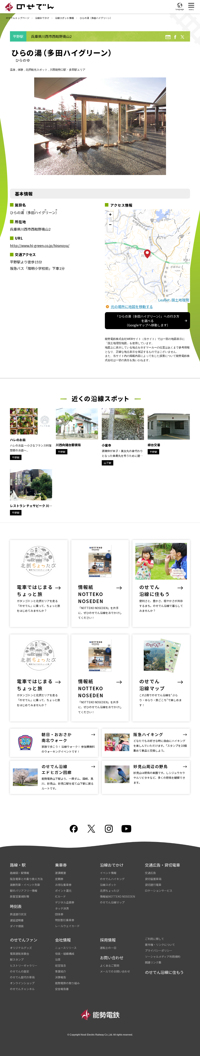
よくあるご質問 (109, 965)
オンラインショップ (22, 983)
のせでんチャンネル (22, 989)
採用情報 (108, 940)
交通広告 (150, 873)
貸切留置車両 (153, 879)
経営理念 (60, 965)
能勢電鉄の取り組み (67, 983)
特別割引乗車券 (64, 920)
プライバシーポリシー (158, 950)
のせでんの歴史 (19, 971)
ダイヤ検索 (17, 926)
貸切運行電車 (153, 885)
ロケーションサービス (158, 891)
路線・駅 (18, 865)
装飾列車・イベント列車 (25, 885)
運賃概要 (60, 873)
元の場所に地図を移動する (132, 306)
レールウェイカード (67, 926)
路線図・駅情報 (19, 873)
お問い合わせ (111, 957)
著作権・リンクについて (160, 945)
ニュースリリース (66, 948)
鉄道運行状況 (18, 914)
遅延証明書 (17, 920)
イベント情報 (108, 873)
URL (168, 37)
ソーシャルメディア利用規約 (162, 956)
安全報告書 (62, 989)
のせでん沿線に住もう (164, 972)
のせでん (29, 7)
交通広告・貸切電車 (162, 865)
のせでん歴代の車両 (22, 977)
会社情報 (63, 940)
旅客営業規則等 (19, 896)
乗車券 (61, 865)
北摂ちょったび (109, 891)
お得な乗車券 (63, 885)
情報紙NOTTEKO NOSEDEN (117, 896)
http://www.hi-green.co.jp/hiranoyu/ (39, 245)
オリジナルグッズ (21, 948)
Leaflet (164, 299)
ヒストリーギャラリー (23, 965)
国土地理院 (180, 299)
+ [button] (110, 214)
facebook (175, 37)
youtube (126, 829)
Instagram (109, 829)
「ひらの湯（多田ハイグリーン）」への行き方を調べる (147, 320)
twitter (182, 37)
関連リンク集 (153, 962)
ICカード (60, 896)
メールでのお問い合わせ (115, 971)
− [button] (110, 224)
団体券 (59, 914)
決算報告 (60, 977)
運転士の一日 (108, 948)
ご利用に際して (154, 939)
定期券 (59, 879)
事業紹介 (60, 971)
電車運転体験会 (19, 954)
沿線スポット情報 (64, 18)
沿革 (58, 959)
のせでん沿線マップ (112, 902)
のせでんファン (23, 940)
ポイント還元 (63, 891)
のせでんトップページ (17, 18)
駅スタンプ (17, 959)
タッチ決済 (62, 908)
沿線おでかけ (42, 18)
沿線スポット (108, 885)
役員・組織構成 (64, 954)
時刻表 (16, 906)
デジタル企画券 (64, 902)
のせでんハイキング (112, 879)
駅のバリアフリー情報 (23, 891)
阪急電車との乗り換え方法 (26, 879)
